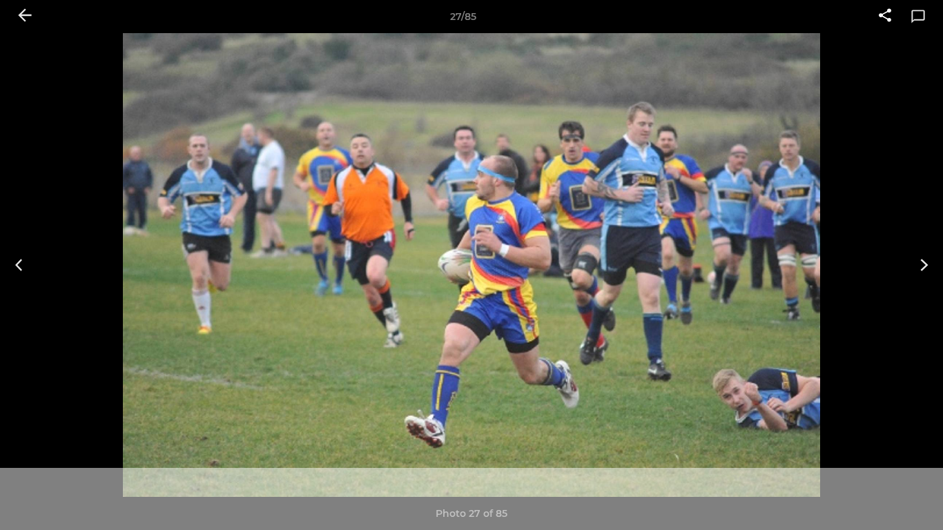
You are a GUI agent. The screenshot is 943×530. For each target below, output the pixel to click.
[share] (885, 16)
